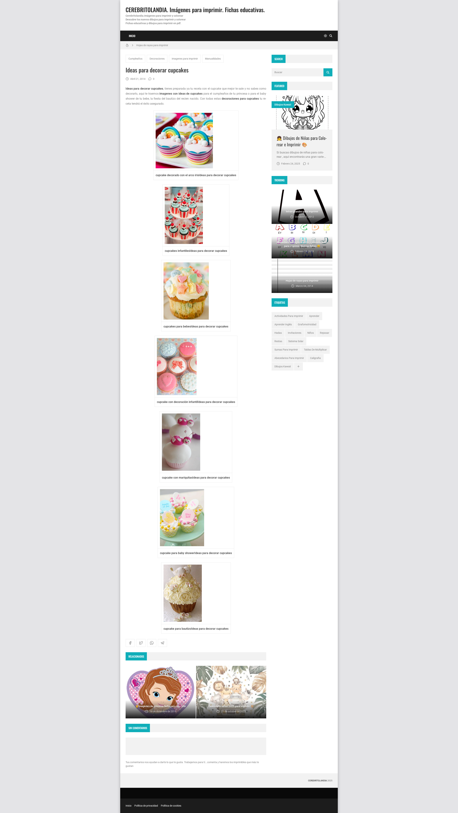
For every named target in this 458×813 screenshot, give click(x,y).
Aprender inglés (283, 324)
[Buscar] (330, 36)
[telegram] (162, 643)
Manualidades (213, 58)
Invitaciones (294, 332)
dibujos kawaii (282, 104)
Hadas (278, 332)
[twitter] (141, 643)
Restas (278, 341)
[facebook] (130, 643)
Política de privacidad (146, 805)
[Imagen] (302, 112)
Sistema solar (295, 341)
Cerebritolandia (317, 780)
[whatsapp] (151, 643)
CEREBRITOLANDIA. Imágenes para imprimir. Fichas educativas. (195, 9)
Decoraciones (157, 58)
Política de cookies (171, 805)
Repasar (324, 332)
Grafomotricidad (307, 324)
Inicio (132, 36)
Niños (310, 332)
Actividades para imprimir (288, 316)
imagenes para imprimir (185, 58)
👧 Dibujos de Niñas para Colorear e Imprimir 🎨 (302, 141)
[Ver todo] (298, 367)
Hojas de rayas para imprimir (152, 45)
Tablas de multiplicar (315, 349)
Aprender (314, 316)
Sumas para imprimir (286, 349)
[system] (325, 36)
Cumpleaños (135, 58)
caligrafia (315, 358)
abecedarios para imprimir (289, 358)
